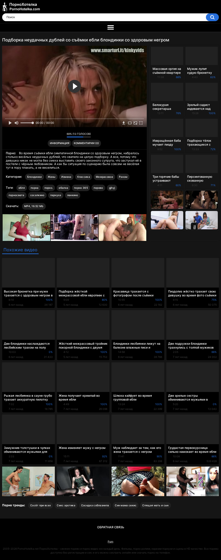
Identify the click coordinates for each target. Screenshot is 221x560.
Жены (51, 176)
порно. (48, 187)
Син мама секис (125, 505)
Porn (110, 541)
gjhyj (112, 187)
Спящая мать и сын (155, 505)
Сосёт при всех (40, 505)
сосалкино (37, 195)
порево (98, 187)
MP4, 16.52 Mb (34, 206)
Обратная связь (110, 527)
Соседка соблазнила (95, 505)
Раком (123, 176)
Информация (59, 143)
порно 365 (81, 187)
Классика (83, 176)
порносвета (16, 195)
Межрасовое (104, 176)
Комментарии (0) (86, 143)
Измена (66, 176)
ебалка (63, 187)
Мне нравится (56, 135)
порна (35, 187)
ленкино (72, 195)
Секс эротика (66, 505)
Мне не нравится (62, 135)
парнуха (55, 195)
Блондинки (34, 176)
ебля (22, 187)
